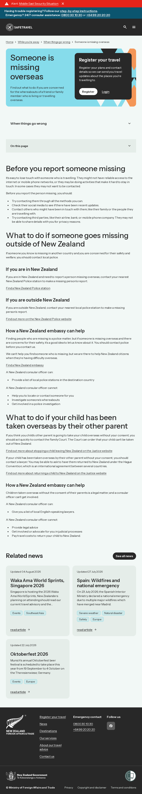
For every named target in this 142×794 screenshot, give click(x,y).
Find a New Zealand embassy (25, 365)
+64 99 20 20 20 (84, 729)
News (43, 724)
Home (9, 42)
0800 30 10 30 (83, 724)
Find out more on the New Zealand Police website (38, 319)
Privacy (69, 787)
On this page (71, 146)
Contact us (47, 756)
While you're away (28, 42)
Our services (48, 738)
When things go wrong (56, 42)
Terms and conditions (123, 787)
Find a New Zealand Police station (28, 288)
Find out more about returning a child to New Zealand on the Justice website (56, 473)
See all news (124, 556)
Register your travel (53, 717)
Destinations (48, 731)
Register (88, 91)
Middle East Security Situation (38, 3)
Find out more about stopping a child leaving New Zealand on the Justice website (59, 451)
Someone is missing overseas (92, 42)
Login (105, 91)
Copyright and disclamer (91, 787)
